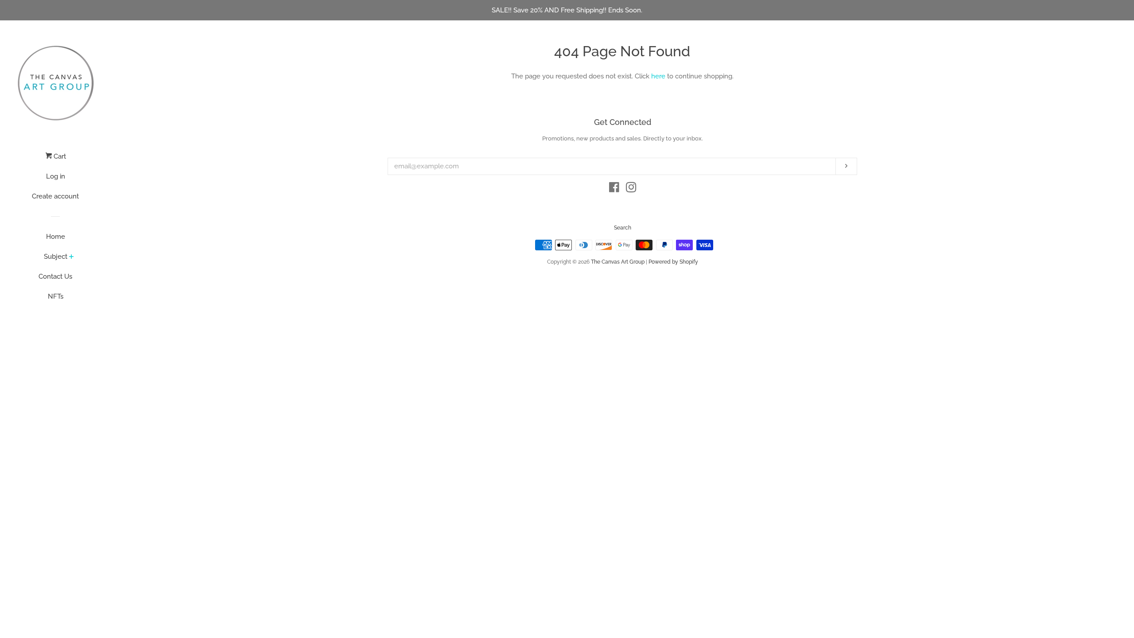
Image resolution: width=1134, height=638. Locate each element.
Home (55, 237)
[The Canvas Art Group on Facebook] (614, 189)
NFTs (55, 296)
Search (622, 228)
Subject (55, 257)
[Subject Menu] (71, 257)
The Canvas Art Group (618, 262)
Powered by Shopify (673, 262)
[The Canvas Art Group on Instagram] (631, 189)
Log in (55, 176)
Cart (59, 156)
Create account (55, 196)
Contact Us (55, 276)
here (658, 76)
